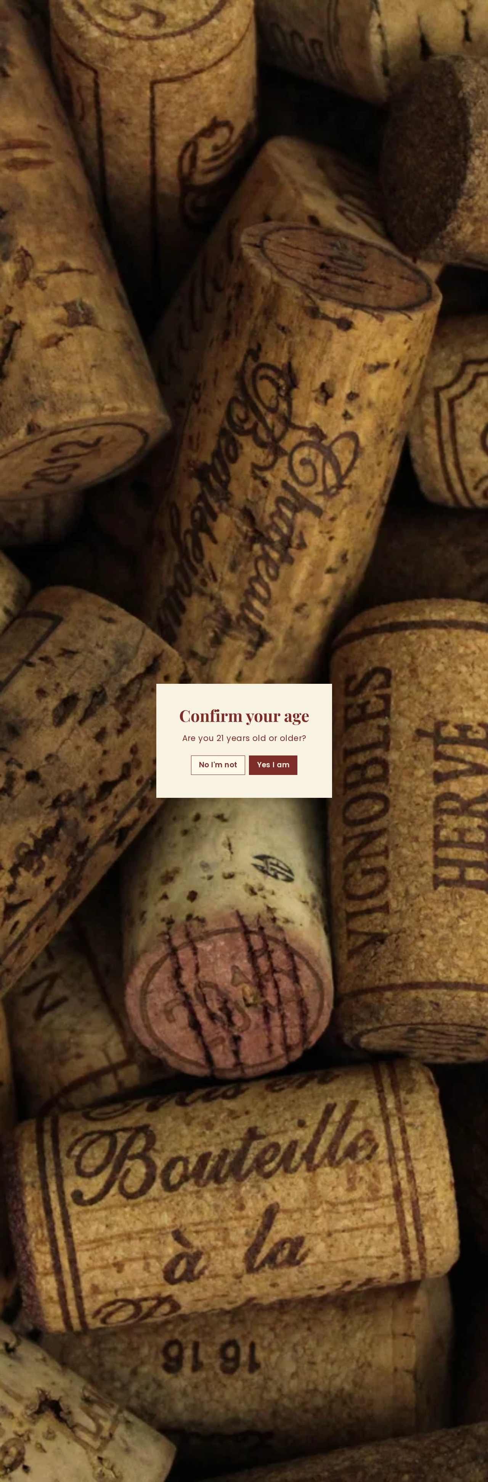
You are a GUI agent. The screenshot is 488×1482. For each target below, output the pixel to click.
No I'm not (218, 765)
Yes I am (273, 765)
